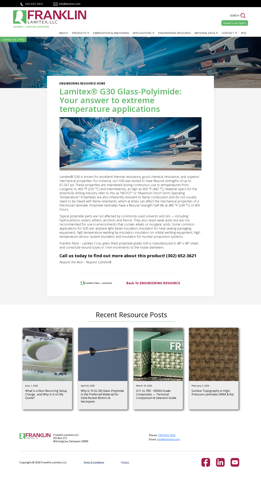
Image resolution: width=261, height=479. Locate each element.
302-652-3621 (34, 4)
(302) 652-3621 (167, 435)
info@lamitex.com (69, 4)
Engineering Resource (174, 33)
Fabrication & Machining (111, 33)
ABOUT (63, 33)
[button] (80, 33)
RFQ (243, 33)
